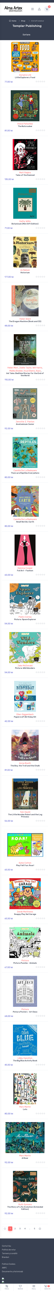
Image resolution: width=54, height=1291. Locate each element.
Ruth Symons (25, 1204)
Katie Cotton (25, 863)
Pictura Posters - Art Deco (25, 1012)
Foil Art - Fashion (25, 571)
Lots (25, 1109)
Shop (23, 21)
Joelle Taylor (25, 367)
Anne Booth (25, 763)
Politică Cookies (8, 1264)
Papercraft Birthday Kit (25, 717)
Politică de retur (9, 1250)
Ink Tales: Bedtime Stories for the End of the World (25, 374)
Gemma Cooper (25, 568)
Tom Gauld (25, 812)
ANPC (4, 1268)
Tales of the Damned (25, 175)
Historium (25, 273)
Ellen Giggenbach (25, 714)
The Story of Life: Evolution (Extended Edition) (25, 1208)
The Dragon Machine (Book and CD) (25, 321)
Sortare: (24, 34)
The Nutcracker (25, 126)
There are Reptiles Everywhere (25, 473)
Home (14, 21)
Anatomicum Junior (25, 424)
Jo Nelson (25, 270)
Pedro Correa (25, 617)
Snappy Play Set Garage (25, 914)
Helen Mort (12, 367)
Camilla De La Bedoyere (25, 470)
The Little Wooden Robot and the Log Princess (25, 815)
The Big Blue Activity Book (25, 1061)
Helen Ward (25, 319)
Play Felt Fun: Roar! (25, 865)
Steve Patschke (25, 124)
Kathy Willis (25, 221)
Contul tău (6, 1246)
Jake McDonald (25, 665)
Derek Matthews (25, 911)
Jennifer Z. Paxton (25, 421)
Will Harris (37, 367)
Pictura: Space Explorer (25, 619)
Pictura (25, 960)
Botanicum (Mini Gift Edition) (25, 224)
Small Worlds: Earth (25, 522)
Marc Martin (25, 1107)
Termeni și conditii (9, 1253)
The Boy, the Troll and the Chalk (25, 766)
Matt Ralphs (25, 172)
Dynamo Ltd (25, 75)
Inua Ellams (29, 371)
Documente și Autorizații (12, 1271)
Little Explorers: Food (25, 77)
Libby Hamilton (25, 1058)
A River (25, 1158)
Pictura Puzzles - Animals (25, 963)
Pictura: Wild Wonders (25, 668)
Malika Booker (16, 371)
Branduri (5, 1257)
